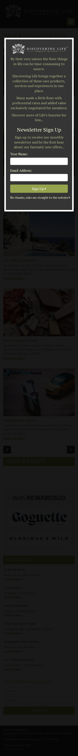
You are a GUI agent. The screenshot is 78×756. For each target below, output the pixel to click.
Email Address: (21, 170)
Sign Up (38, 188)
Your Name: (19, 154)
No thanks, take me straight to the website (39, 197)
